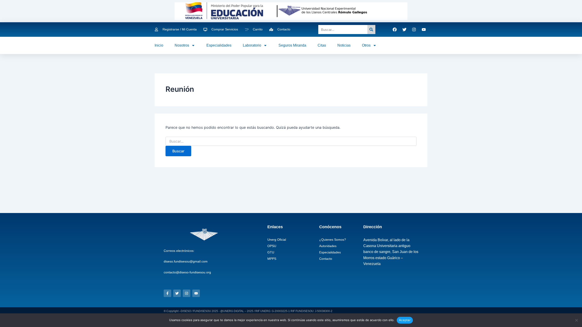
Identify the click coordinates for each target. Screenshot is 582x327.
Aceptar (405, 320)
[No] (576, 320)
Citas (322, 45)
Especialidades (218, 45)
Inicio (159, 45)
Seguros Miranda (292, 45)
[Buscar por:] (291, 141)
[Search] (371, 29)
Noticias (344, 45)
